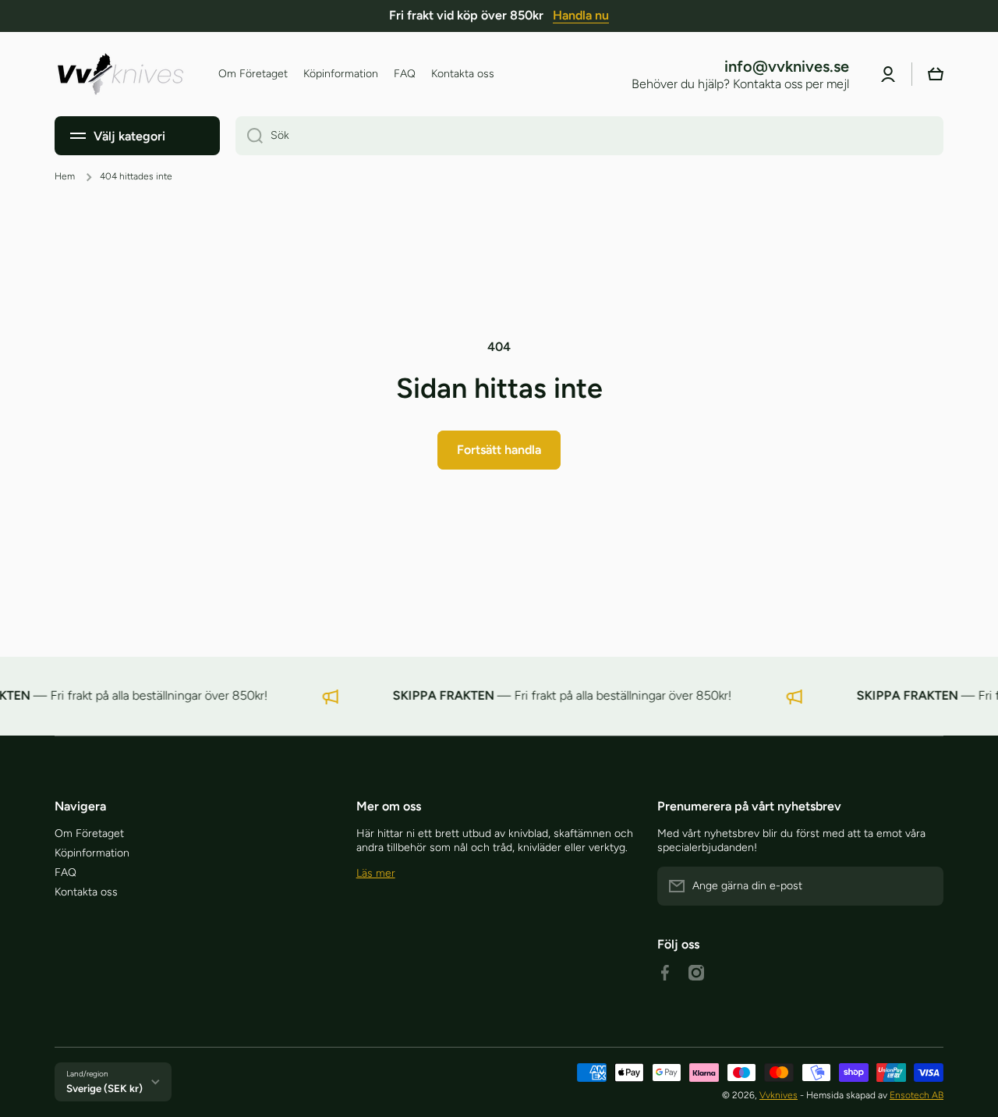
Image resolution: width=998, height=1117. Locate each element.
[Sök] (249, 135)
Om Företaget (89, 833)
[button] (935, 74)
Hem (65, 176)
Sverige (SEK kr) (104, 1088)
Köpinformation (92, 853)
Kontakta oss (86, 892)
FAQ (65, 872)
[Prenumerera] (923, 886)
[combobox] (589, 135)
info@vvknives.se (786, 66)
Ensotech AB (916, 1095)
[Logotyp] (121, 74)
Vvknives (778, 1095)
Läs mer (375, 873)
